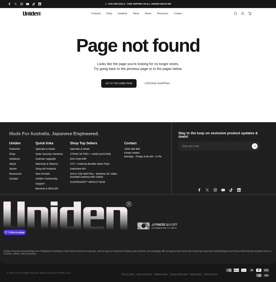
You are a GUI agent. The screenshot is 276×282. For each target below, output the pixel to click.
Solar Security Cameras (49, 153)
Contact (13, 178)
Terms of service (144, 274)
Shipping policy (161, 274)
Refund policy (196, 274)
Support (40, 183)
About (12, 163)
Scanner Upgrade (46, 158)
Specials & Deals (45, 148)
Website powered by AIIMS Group (55, 273)
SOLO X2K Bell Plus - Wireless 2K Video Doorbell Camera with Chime (93, 175)
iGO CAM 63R (78, 158)
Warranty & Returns (47, 163)
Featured (14, 148)
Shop (12, 153)
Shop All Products (46, 168)
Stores (13, 168)
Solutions (14, 158)
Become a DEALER (47, 188)
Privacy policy (128, 274)
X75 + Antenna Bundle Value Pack (90, 163)
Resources (15, 173)
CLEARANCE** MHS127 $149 (87, 181)
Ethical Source (211, 274)
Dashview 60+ (78, 168)
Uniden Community (46, 178)
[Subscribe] (255, 146)
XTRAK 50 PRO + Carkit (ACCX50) (90, 153)
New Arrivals (43, 173)
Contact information (179, 274)
